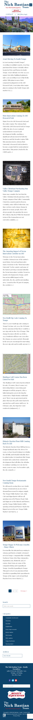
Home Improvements (11, 629)
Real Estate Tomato (17, 714)
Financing (8, 620)
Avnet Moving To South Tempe (14, 59)
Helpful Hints (9, 626)
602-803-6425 (16, 675)
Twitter (19, 680)
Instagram (13, 680)
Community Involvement (12, 618)
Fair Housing (26, 714)
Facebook (9, 680)
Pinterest (22, 680)
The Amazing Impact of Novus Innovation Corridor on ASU (14, 252)
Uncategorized (9, 644)
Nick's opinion (9, 638)
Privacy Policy (16, 716)
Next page (23, 591)
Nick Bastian (9, 635)
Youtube (16, 680)
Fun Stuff (8, 623)
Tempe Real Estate (10, 641)
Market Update (9, 632)
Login (21, 712)
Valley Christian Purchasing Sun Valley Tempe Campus (15, 189)
